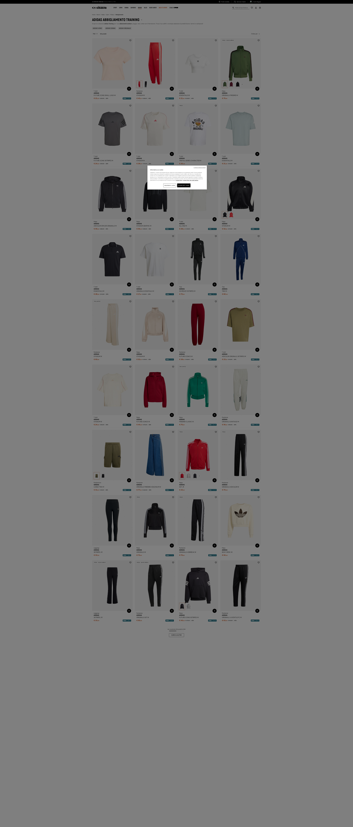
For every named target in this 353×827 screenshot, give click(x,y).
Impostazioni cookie (169, 185)
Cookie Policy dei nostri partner (190, 180)
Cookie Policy (179, 180)
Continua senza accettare (200, 167)
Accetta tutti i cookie (183, 185)
